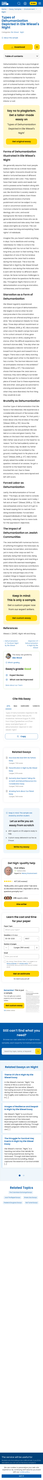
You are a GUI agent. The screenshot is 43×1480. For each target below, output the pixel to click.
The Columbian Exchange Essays (20, 1192)
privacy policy (24, 963)
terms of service (11, 963)
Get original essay (21, 141)
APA (8, 706)
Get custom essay (21, 618)
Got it (21, 1476)
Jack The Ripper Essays (12, 1197)
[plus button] (37, 947)
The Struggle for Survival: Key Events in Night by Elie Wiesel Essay (19, 1141)
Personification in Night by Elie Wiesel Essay (23, 769)
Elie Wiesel (15, 32)
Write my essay (21, 846)
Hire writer (21, 904)
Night (4, 12)
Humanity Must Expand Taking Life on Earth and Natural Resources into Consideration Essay (22, 781)
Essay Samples (15, 9)
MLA (15, 706)
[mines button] (6, 947)
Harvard (25, 706)
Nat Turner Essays (31, 1203)
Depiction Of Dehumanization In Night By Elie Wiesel (31, 644)
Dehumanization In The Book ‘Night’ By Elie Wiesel (12, 643)
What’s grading (14, 662)
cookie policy (25, 1472)
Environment (29, 9)
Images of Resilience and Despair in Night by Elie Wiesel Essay (21, 1108)
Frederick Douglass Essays (13, 1203)
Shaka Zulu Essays (30, 1197)
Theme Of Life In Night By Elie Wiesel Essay (18, 1076)
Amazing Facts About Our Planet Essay (21, 792)
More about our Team (14, 685)
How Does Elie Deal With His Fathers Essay (22, 759)
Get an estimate (21, 973)
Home (4, 9)
